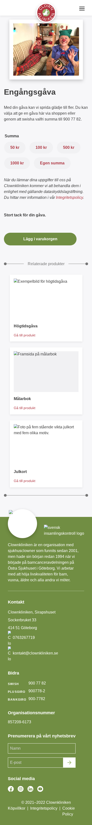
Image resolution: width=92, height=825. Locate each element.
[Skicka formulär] (69, 762)
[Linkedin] (30, 789)
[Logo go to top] (46, 12)
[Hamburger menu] (82, 8)
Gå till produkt (24, 335)
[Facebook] (11, 789)
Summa (12, 136)
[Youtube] (40, 789)
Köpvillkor (16, 808)
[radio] (15, 147)
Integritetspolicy (69, 197)
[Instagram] (21, 789)
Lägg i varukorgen (40, 239)
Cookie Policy (68, 811)
